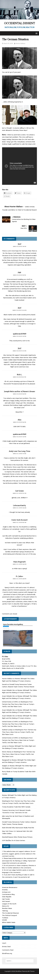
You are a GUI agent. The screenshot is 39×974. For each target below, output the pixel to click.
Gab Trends (6, 899)
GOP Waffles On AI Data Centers (13, 840)
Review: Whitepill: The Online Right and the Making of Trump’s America (18, 679)
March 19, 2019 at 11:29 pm (19, 336)
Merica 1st (5, 906)
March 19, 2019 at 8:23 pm (19, 377)
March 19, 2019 (8, 43)
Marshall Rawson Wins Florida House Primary (17, 837)
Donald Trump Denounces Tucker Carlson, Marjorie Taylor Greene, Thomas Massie (18, 685)
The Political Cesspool (9, 915)
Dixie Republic (6, 897)
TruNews (5, 918)
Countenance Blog (8, 894)
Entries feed (6, 946)
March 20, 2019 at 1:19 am (19, 454)
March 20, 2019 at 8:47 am (19, 522)
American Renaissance (9, 887)
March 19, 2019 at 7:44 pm (19, 246)
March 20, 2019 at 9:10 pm (19, 493)
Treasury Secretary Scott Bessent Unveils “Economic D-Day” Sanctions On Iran (16, 811)
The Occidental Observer (10, 913)
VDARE (4, 920)
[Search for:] (19, 961)
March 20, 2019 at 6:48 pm (19, 579)
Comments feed (7, 950)
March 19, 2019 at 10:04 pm (19, 310)
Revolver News (7, 908)
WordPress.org (7, 953)
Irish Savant (6, 901)
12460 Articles (30, 207)
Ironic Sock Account (20, 520)
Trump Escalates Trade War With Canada (16, 807)
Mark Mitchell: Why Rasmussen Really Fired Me (18, 827)
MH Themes (31, 971)
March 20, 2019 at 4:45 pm (19, 564)
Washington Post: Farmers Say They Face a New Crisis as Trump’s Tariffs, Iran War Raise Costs (18, 704)
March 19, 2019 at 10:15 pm (19, 351)
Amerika (5, 890)
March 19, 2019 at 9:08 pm (19, 394)
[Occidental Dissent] (19, 18)
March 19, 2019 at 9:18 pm (19, 275)
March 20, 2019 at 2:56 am (19, 508)
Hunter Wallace (20, 43)
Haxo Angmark (19, 561)
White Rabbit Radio (8, 922)
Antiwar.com (6, 892)
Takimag (5, 911)
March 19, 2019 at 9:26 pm (19, 422)
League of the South (9, 904)
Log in (4, 943)
